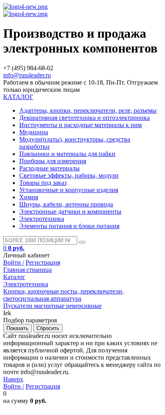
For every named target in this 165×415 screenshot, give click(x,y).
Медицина (33, 132)
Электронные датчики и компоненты (70, 211)
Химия (28, 197)
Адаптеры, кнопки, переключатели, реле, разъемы (88, 110)
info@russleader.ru (27, 75)
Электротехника (41, 218)
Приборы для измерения (52, 161)
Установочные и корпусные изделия (68, 189)
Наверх (13, 379)
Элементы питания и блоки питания (69, 226)
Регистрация (43, 262)
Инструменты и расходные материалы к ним (80, 124)
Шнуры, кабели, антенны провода (66, 204)
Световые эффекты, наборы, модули (69, 175)
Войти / (13, 262)
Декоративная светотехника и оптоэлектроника (84, 117)
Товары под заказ (42, 182)
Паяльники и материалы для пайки (67, 153)
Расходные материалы (49, 168)
